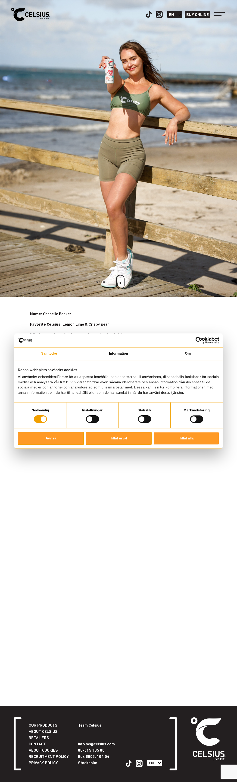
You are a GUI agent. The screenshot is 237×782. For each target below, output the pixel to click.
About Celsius (43, 731)
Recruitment (46, 772)
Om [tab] (188, 353)
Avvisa (51, 438)
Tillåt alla (186, 438)
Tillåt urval (118, 438)
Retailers (39, 737)
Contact (37, 743)
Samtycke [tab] (49, 353)
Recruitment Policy (49, 756)
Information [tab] (118, 353)
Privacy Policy (43, 762)
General (41, 766)
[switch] (92, 419)
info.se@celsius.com (96, 743)
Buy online (197, 14)
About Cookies (43, 750)
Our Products (43, 725)
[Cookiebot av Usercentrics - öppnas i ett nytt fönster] (199, 340)
